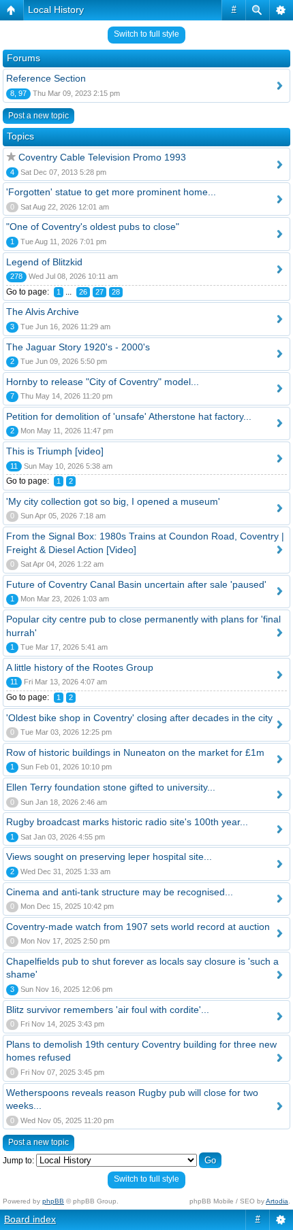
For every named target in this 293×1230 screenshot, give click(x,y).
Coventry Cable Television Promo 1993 (102, 157)
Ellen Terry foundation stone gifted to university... (110, 787)
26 (83, 292)
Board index (30, 1219)
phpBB (53, 1201)
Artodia (277, 1201)
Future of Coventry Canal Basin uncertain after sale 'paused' (136, 584)
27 (99, 292)
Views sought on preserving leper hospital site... (109, 856)
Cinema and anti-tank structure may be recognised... (119, 891)
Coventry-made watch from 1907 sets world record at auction (138, 926)
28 (116, 292)
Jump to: (18, 1160)
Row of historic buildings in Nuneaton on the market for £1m (135, 752)
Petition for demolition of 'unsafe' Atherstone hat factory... (128, 416)
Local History (56, 9)
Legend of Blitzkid (44, 261)
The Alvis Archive (42, 311)
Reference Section (46, 78)
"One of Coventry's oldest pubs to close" (92, 226)
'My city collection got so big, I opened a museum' (113, 501)
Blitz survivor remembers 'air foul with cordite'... (107, 1009)
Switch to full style (146, 34)
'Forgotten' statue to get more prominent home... (111, 191)
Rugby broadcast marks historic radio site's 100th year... (127, 821)
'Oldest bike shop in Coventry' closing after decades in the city (139, 717)
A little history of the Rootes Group (79, 667)
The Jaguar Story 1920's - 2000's (78, 347)
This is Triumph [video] (55, 451)
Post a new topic (38, 115)
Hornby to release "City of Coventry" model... (102, 381)
